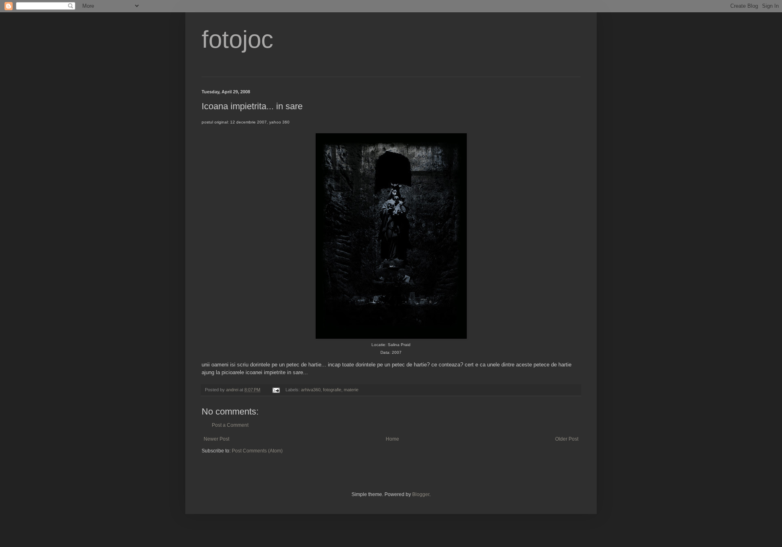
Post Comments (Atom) (257, 451)
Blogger (420, 494)
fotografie (332, 389)
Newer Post (216, 439)
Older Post (566, 439)
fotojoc (237, 39)
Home (392, 439)
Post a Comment (230, 425)
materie (351, 389)
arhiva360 (311, 389)
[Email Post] (275, 389)
